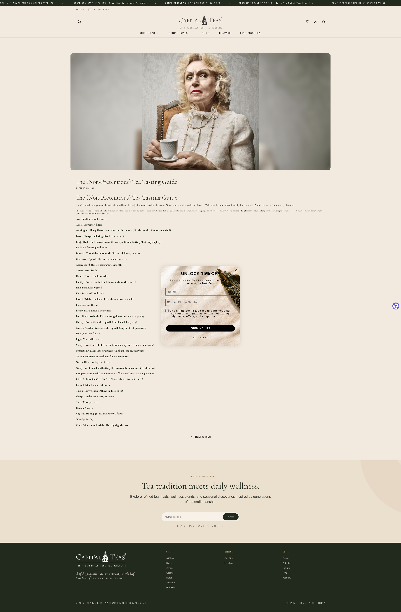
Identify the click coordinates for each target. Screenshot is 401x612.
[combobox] (171, 302)
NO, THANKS (200, 338)
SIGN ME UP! (200, 328)
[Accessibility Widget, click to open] (395, 306)
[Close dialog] (235, 270)
